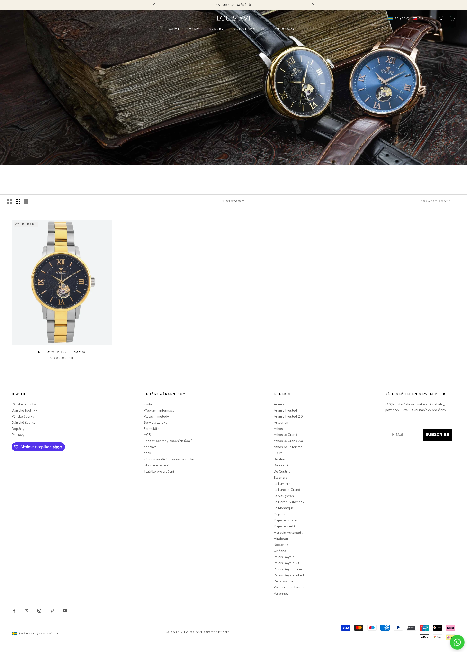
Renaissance (283, 581)
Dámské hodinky (24, 410)
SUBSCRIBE (437, 434)
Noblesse (281, 544)
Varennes (281, 593)
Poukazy (18, 434)
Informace (286, 29)
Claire (278, 453)
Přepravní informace (159, 410)
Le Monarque (284, 508)
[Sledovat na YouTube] (64, 610)
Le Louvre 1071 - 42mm (61, 352)
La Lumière (282, 483)
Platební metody (156, 416)
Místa (148, 404)
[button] (404, 18)
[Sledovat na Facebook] (14, 610)
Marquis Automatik (288, 532)
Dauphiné (281, 465)
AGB (147, 434)
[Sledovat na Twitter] (26, 610)
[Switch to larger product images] (9, 201)
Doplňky (18, 428)
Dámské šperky (23, 422)
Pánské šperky (23, 416)
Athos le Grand (285, 434)
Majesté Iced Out (287, 526)
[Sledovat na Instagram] (39, 610)
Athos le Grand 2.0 (288, 441)
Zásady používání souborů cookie (169, 459)
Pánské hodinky (24, 404)
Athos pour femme (288, 447)
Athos (278, 428)
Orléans (280, 551)
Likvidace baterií (156, 465)
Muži (174, 29)
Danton (279, 459)
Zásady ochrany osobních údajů (168, 441)
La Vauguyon (284, 496)
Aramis (279, 404)
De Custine (282, 471)
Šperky (216, 29)
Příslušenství (249, 29)
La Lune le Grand (287, 489)
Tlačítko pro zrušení (159, 471)
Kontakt (150, 447)
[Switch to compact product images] (26, 201)
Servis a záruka (155, 422)
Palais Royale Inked (289, 575)
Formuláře (151, 428)
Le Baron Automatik (289, 502)
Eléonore (280, 477)
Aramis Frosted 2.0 (288, 416)
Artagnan (281, 422)
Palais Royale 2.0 (287, 563)
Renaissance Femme (289, 587)
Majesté (280, 514)
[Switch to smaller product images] (18, 201)
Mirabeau (281, 538)
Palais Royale (284, 557)
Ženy (194, 29)
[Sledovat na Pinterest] (52, 610)
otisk (147, 453)
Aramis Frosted (285, 410)
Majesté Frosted (286, 520)
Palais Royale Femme (290, 569)
